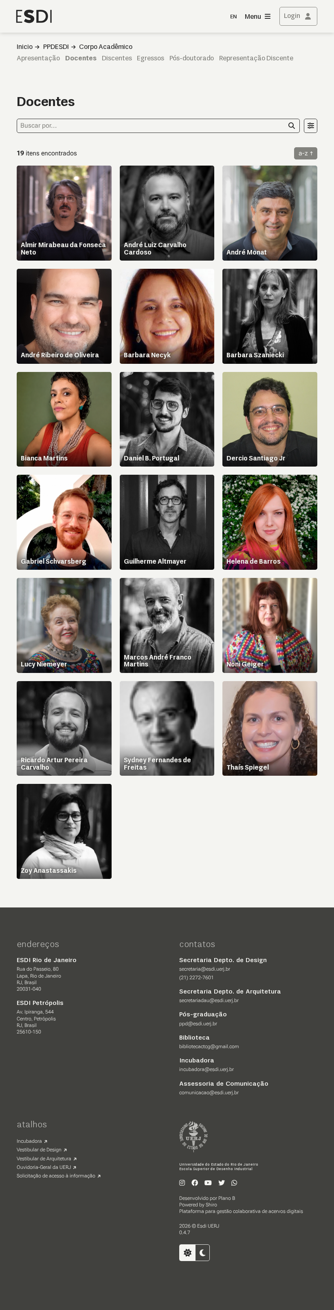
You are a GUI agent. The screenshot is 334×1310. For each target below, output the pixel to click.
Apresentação (38, 58)
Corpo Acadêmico (105, 47)
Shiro (211, 1205)
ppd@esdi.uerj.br (198, 1024)
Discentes (117, 58)
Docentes (81, 58)
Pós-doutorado (191, 58)
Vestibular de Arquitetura (44, 1159)
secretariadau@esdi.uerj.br (209, 1000)
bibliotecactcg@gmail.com (209, 1046)
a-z (303, 153)
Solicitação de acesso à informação (56, 1176)
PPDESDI (56, 47)
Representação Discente (256, 58)
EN (233, 17)
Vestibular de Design (39, 1150)
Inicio (25, 47)
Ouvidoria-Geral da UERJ (44, 1167)
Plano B (226, 1198)
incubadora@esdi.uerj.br (206, 1069)
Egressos (150, 58)
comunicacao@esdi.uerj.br (209, 1092)
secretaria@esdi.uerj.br (204, 969)
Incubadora (29, 1141)
